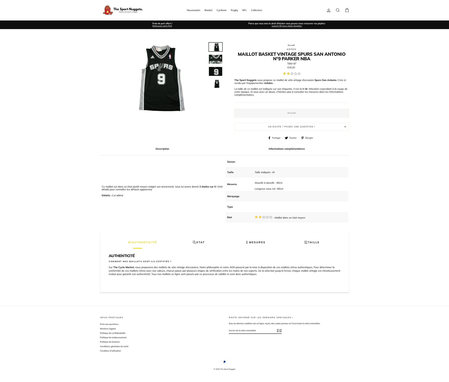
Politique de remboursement (113, 337)
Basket (208, 10)
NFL (244, 10)
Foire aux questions (109, 324)
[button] (142, 242)
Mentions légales (108, 328)
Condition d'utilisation (110, 350)
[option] (162, 24)
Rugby (234, 10)
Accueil (291, 45)
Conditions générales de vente (114, 346)
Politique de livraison (110, 341)
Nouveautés (193, 10)
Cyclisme (222, 10)
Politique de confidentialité (112, 333)
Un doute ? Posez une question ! (291, 126)
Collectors (256, 10)
